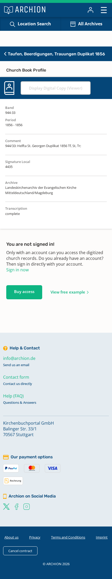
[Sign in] (90, 10)
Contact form (16, 377)
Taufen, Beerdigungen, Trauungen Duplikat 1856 (56, 53)
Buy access (24, 291)
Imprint (102, 537)
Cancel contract (20, 550)
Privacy (34, 537)
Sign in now (17, 270)
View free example (68, 292)
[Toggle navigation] (104, 10)
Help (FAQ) (13, 396)
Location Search (34, 24)
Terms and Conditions (68, 537)
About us (11, 537)
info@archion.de (19, 358)
